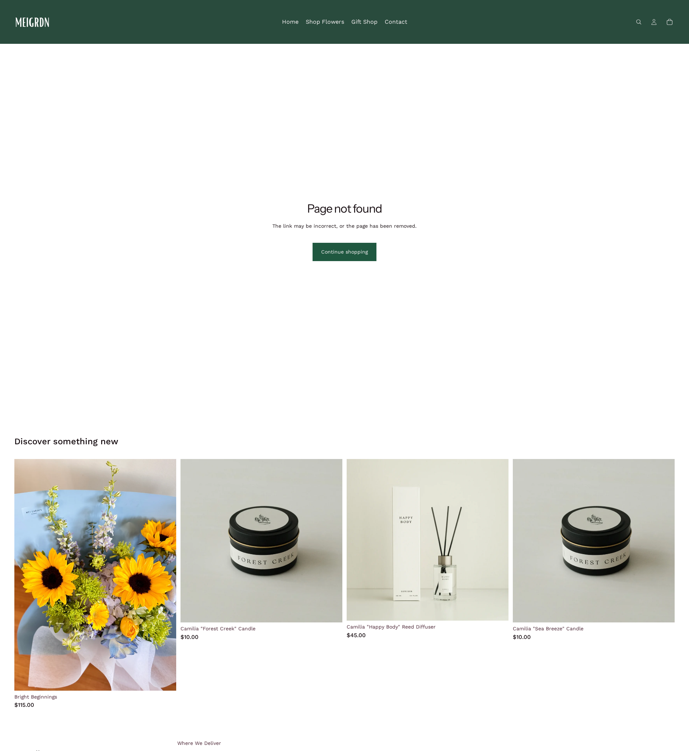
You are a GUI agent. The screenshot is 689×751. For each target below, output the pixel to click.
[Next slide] (165, 575)
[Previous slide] (25, 575)
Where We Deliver (199, 743)
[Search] (639, 22)
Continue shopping (344, 252)
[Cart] (670, 22)
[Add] (165, 679)
